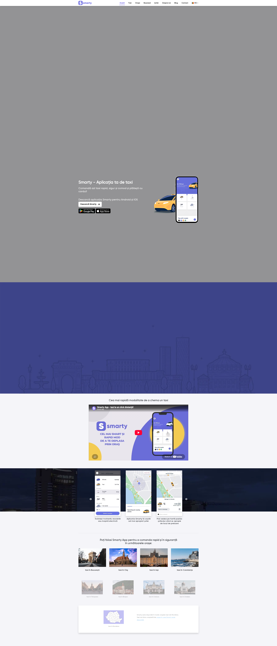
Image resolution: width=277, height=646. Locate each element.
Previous (91, 499)
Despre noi (166, 3)
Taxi (129, 3)
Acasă (122, 3)
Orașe (137, 3)
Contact (185, 3)
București (147, 3)
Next (186, 499)
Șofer (156, 3)
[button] (195, 3)
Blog (176, 3)
